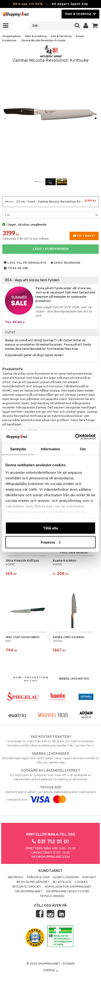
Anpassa (48, 542)
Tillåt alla (50, 528)
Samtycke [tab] (18, 449)
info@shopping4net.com (50, 857)
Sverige (49, 970)
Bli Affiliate (62, 882)
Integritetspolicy (26, 887)
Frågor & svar (38, 877)
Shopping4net (11, 36)
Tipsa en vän (17, 268)
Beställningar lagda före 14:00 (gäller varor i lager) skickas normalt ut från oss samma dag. (50, 758)
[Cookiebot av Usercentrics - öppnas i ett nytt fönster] (75, 437)
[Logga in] (86, 25)
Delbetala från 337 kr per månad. (25, 239)
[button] (95, 25)
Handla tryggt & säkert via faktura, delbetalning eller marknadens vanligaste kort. (50, 794)
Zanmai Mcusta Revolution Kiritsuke (43, 40)
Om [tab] (83, 449)
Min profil (16, 877)
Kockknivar (9, 40)
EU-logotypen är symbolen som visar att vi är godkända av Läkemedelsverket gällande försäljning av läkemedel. (50, 775)
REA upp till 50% (28, 4)
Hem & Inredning (36, 36)
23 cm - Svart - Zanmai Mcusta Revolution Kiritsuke (56, 201)
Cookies (81, 882)
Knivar (80, 36)
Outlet (10, 332)
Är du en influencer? (32, 882)
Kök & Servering (61, 36)
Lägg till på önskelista (27, 263)
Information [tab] (50, 449)
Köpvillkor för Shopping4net (68, 887)
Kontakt (89, 877)
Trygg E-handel (52, 896)
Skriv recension (66, 263)
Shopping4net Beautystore (67, 891)
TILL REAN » (15, 322)
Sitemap (68, 964)
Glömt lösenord (66, 877)
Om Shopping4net (28, 891)
